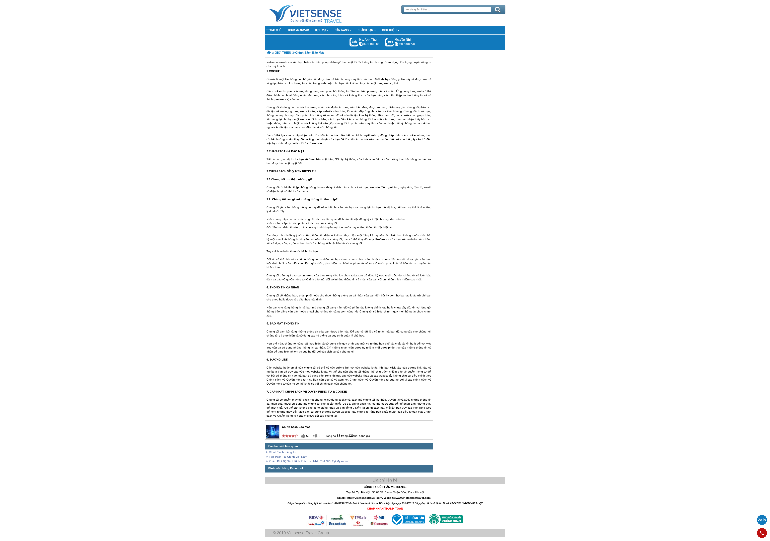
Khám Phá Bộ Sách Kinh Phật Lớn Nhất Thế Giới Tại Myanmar (309, 461)
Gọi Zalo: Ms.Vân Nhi (389, 42)
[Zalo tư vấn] (762, 520)
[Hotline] (762, 533)
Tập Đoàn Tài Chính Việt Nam (288, 456)
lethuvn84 (361, 44)
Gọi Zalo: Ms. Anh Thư (353, 42)
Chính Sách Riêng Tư (282, 452)
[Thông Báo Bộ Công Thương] (408, 525)
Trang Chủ (315, 13)
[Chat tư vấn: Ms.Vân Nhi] (396, 44)
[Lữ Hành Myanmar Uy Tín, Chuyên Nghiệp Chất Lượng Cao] (269, 52)
